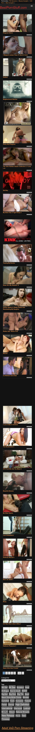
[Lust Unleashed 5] (17, 525)
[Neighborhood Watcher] (17, 89)
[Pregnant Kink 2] (17, 23)
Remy (4, 602)
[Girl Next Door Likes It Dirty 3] (17, 614)
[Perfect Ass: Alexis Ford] (17, 321)
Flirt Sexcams (13, 1)
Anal (27, 687)
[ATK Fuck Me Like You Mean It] (17, 459)
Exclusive (19, 700)
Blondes (26, 697)
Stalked (5, 77)
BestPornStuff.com (13, 7)
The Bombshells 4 (8, 447)
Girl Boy (5, 190)
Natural (5, 353)
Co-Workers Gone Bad (10, 375)
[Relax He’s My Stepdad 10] (17, 275)
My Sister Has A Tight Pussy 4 (12, 212)
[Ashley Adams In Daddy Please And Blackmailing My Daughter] (17, 297)
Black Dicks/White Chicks (11, 697)
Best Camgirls (10, 3)
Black (27, 694)
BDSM (24, 690)
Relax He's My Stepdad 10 (11, 285)
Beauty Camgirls (23, 1)
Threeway (6, 719)
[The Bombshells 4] (17, 437)
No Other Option (8, 513)
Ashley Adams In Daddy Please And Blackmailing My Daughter (14, 308)
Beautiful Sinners (8, 491)
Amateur (20, 687)
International (7, 708)
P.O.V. (18, 715)
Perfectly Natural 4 (8, 557)
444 (19, 673)
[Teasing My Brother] (17, 253)
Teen (24, 715)
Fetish (4, 704)
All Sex (12, 687)
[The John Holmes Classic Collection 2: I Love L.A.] (17, 156)
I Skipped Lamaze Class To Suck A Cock (15, 55)
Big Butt (5, 694)
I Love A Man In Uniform (10, 424)
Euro (12, 700)
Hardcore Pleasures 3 (9, 646)
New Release (8, 715)
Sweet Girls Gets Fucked (10, 668)
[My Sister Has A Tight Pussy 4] (17, 203)
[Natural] (17, 343)
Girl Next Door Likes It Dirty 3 (12, 624)
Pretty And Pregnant (9, 144)
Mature (12, 711)
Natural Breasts (22, 711)
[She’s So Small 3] (17, 570)
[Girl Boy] (17, 180)
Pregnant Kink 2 (8, 33)
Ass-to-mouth (15, 690)
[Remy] (17, 592)
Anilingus (5, 690)
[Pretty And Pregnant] (17, 134)
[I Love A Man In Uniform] (17, 415)
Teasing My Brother (9, 263)
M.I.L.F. (5, 711)
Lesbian (26, 708)
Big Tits (20, 694)
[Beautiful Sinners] (17, 481)
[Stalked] (17, 67)
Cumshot (5, 700)
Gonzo (11, 704)
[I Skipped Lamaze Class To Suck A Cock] (17, 45)
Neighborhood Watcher (10, 99)
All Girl (4, 687)
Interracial (18, 708)
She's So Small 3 (8, 579)
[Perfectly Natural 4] (17, 547)
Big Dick (12, 694)
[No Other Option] (17, 503)
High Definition (22, 704)
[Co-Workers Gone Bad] (17, 366)
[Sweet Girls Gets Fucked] (17, 658)
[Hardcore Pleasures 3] (17, 636)
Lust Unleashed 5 (8, 535)
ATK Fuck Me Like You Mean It (12, 469)
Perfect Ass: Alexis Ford (10, 331)
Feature (28, 700)
